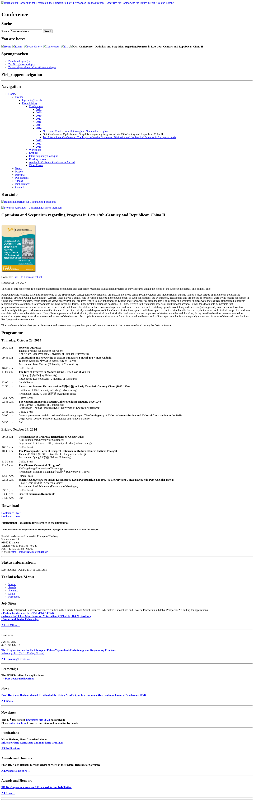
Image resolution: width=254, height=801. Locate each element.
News (18, 168)
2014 (66, 46)
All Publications (10, 748)
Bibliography (22, 183)
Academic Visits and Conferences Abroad (52, 162)
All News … (8, 793)
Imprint (12, 584)
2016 (38, 121)
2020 (38, 112)
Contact (19, 187)
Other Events (36, 165)
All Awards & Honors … (15, 770)
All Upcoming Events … (15, 659)
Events (18, 46)
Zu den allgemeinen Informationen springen (32, 67)
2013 (38, 140)
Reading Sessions (38, 159)
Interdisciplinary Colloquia (43, 156)
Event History (34, 46)
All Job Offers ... (10, 625)
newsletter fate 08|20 (38, 719)
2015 (38, 124)
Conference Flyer (10, 513)
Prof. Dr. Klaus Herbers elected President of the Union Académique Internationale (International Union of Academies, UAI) (73, 695)
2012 (38, 143)
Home (7, 46)
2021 (38, 109)
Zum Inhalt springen (19, 61)
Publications (22, 177)
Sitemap (12, 590)
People (19, 171)
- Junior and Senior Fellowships (20, 619)
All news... (7, 700)
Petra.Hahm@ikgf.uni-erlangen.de (29, 551)
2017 (38, 118)
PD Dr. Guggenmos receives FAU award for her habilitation (36, 787)
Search (12, 587)
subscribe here (17, 723)
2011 (38, 146)
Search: (5, 31)
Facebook (13, 596)
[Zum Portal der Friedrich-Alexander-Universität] (31, 207)
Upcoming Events (32, 100)
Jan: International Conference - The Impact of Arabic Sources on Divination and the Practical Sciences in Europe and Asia (109, 137)
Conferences (52, 46)
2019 (38, 115)
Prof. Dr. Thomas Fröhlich (28, 277)
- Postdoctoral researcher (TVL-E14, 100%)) (27, 613)
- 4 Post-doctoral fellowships (17, 678)
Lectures (33, 152)
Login (11, 593)
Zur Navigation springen (21, 64)
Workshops (35, 149)
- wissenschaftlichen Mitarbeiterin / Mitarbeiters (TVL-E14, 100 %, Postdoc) (46, 616)
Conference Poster (11, 516)
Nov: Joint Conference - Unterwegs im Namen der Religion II (76, 131)
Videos (19, 180)
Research (20, 174)
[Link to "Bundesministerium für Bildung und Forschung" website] (28, 201)
